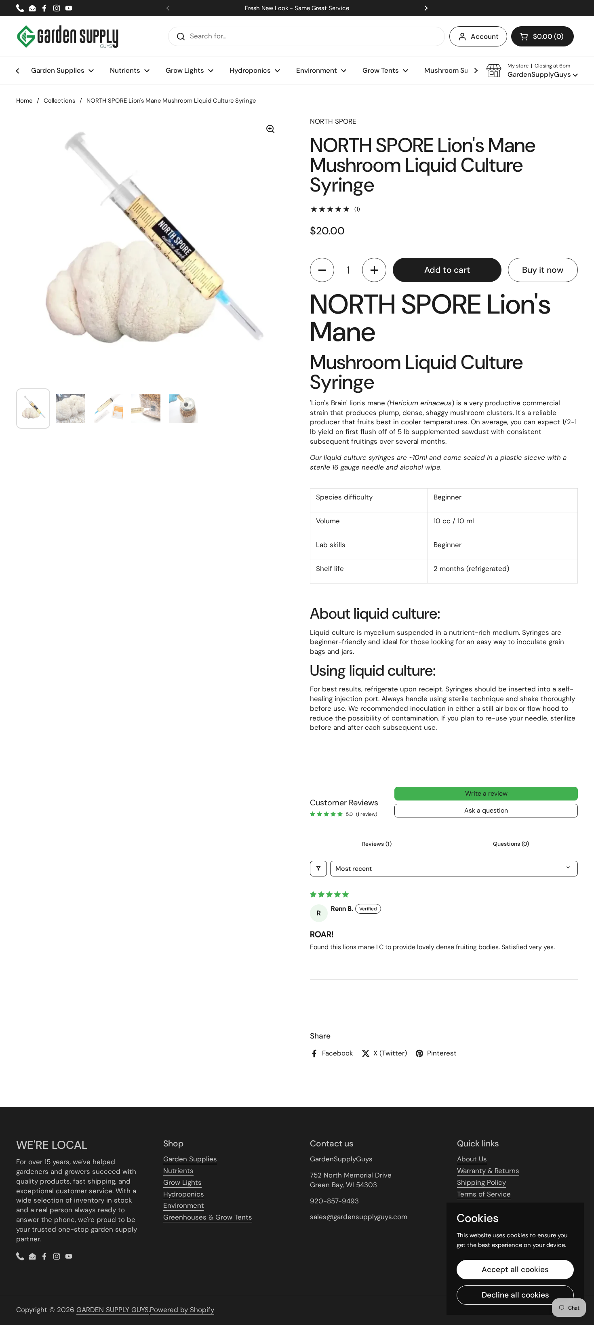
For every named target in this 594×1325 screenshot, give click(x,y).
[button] (542, 36)
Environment (183, 1205)
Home (24, 101)
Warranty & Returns (488, 1170)
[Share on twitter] (573, 963)
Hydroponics (183, 1194)
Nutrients (178, 1170)
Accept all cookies (515, 1269)
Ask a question (486, 810)
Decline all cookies (515, 1295)
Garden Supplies (190, 1158)
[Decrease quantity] (322, 270)
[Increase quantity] (374, 270)
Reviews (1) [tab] (377, 843)
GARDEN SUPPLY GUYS (112, 1309)
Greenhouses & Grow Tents (207, 1217)
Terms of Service (484, 1194)
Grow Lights (182, 1182)
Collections (59, 101)
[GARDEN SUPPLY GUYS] (67, 36)
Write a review (486, 793)
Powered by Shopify (182, 1309)
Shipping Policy (481, 1182)
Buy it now (542, 270)
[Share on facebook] (557, 963)
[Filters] (318, 868)
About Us (472, 1158)
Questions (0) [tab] (511, 843)
